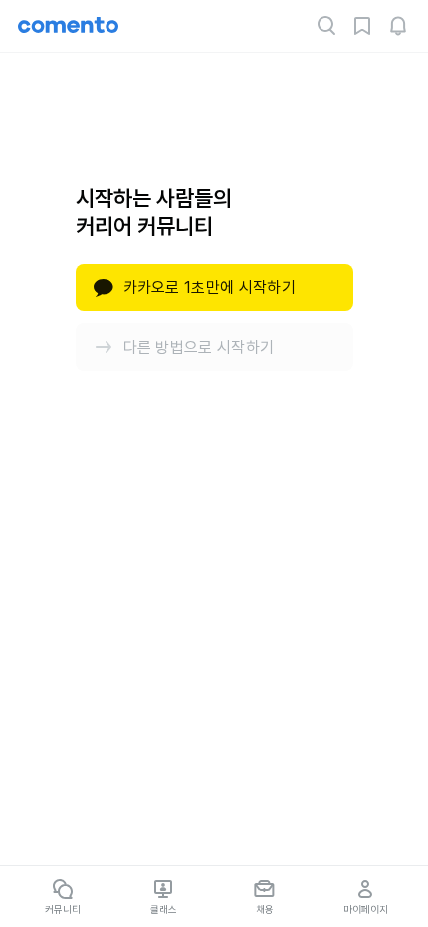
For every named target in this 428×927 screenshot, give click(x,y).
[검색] (326, 26)
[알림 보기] (398, 26)
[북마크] (362, 26)
